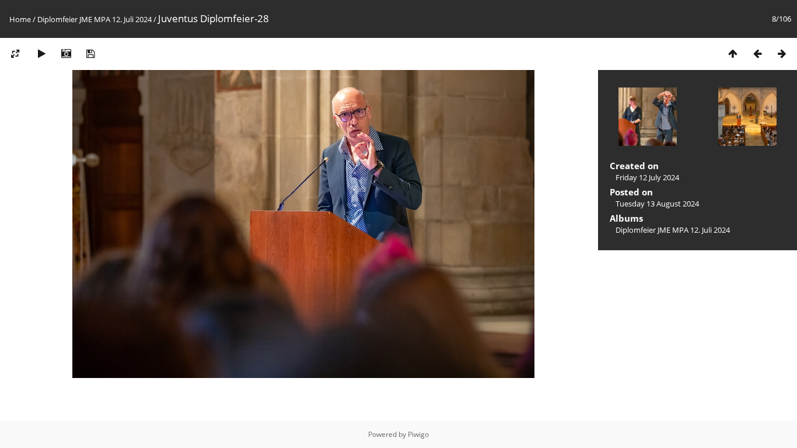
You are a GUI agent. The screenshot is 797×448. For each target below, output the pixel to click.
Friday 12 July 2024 (647, 177)
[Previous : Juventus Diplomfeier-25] (757, 53)
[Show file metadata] (66, 53)
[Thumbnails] (733, 53)
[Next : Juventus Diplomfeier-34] (782, 53)
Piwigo (418, 434)
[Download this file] (90, 53)
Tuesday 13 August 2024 (657, 203)
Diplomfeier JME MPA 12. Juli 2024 (94, 19)
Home (20, 19)
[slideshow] (41, 53)
